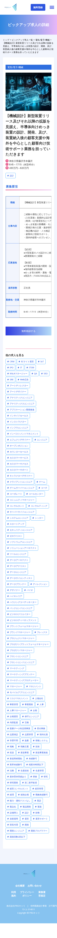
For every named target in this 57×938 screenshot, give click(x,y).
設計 (10, 175)
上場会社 (37, 698)
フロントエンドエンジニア (20, 662)
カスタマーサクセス (17, 463)
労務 (25, 722)
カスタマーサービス (17, 457)
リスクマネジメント (17, 698)
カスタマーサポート (17, 469)
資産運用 (12, 818)
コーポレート (14, 493)
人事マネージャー (16, 710)
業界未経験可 (14, 764)
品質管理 (27, 734)
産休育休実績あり (16, 776)
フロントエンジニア (17, 656)
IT (20, 367)
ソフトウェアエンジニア (19, 542)
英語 (37, 800)
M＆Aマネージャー (17, 373)
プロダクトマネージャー (19, 650)
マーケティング (15, 668)
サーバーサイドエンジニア (20, 511)
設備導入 (12, 812)
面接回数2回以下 (16, 836)
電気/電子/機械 (15, 67)
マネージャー (14, 686)
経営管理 (37, 788)
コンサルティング (37, 505)
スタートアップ (15, 523)
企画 (33, 710)
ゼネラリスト (14, 536)
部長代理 (12, 824)
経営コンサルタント (17, 788)
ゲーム (41, 481)
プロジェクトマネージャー (20, 638)
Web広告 (23, 379)
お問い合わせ (35, 885)
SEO (44, 373)
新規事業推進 (40, 752)
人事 (40, 704)
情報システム (40, 740)
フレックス (40, 632)
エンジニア (40, 439)
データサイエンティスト (19, 578)
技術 (36, 746)
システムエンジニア (17, 517)
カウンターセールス (17, 451)
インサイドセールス (17, 415)
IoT (41, 361)
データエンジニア (16, 572)
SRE (10, 379)
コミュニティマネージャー (20, 499)
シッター (37, 517)
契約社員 (42, 734)
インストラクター (16, 421)
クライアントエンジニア (19, 481)
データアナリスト (16, 566)
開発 (25, 824)
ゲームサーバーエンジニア (20, 487)
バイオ (28, 590)
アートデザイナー (16, 391)
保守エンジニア (30, 716)
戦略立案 (23, 746)
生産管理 (38, 770)
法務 (10, 770)
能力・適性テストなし (18, 800)
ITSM (30, 367)
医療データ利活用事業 (18, 728)
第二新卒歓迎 (29, 782)
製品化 (11, 806)
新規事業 (23, 752)
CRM (10, 361)
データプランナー (16, 584)
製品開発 (25, 806)
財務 (36, 812)
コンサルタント (15, 505)
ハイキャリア (14, 596)
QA (34, 373)
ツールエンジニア (16, 554)
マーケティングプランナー (20, 674)
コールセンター (34, 493)
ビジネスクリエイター (18, 614)
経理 (10, 794)
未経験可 (31, 758)
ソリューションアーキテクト (21, 548)
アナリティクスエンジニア (20, 403)
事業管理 (12, 704)
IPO (10, 367)
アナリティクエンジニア (19, 397)
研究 (44, 776)
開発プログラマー (37, 830)
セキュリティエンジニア (19, 529)
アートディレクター (17, 385)
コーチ (43, 487)
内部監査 (12, 722)
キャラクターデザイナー (19, 475)
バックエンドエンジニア (19, 608)
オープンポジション (17, 445)
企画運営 (12, 716)
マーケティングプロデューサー (22, 680)
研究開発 (12, 782)
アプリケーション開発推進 (20, 409)
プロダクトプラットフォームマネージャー (28, 644)
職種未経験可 (40, 794)
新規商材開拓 (14, 758)
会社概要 (20, 885)
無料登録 (38, 7)
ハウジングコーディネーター (21, 602)
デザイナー (13, 590)
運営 (25, 818)
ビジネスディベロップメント (21, 620)
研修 (33, 776)
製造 (38, 806)
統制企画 (23, 794)
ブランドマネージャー (18, 632)
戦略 (10, 746)
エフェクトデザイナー (18, 439)
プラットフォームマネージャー (22, 626)
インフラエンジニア (17, 427)
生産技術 (23, 770)
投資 (10, 752)
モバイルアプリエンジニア (20, 692)
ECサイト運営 (26, 361)
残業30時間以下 (34, 764)
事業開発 (27, 704)
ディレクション (38, 584)
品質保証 (12, 734)
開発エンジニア (15, 830)
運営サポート (40, 818)
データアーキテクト (17, 560)
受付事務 (39, 728)
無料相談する (28, 331)
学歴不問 (12, 740)
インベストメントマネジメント (22, 433)
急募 (25, 740)
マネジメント (33, 686)
